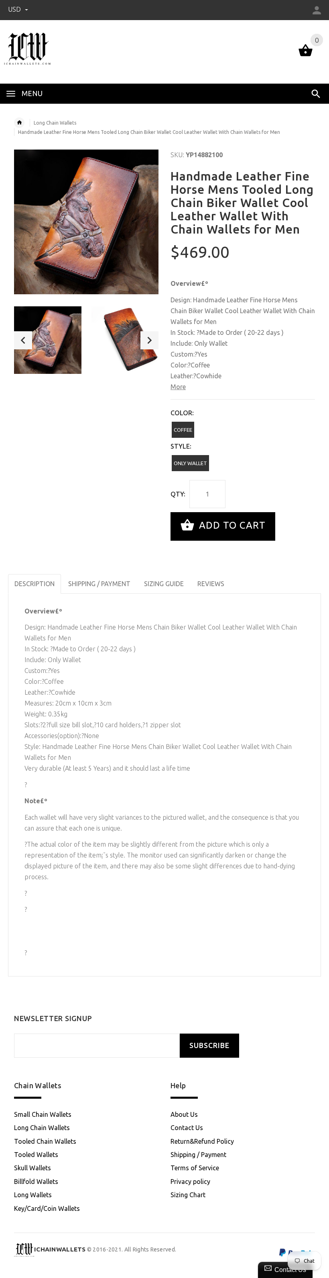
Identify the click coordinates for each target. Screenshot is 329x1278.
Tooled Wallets (36, 1154)
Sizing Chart (188, 1194)
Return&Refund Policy (202, 1141)
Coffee (183, 430)
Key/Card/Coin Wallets (47, 1208)
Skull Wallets (32, 1167)
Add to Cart (231, 525)
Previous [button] (23, 340)
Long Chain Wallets (55, 122)
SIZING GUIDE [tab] (164, 583)
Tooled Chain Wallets (45, 1141)
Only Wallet (190, 463)
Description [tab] (34, 583)
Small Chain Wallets (42, 1114)
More (178, 386)
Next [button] (149, 340)
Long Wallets (33, 1194)
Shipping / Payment (198, 1154)
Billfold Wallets (36, 1181)
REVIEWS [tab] (210, 583)
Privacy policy (190, 1181)
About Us (184, 1114)
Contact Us (187, 1127)
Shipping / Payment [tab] (99, 583)
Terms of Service (195, 1167)
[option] (47, 340)
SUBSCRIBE (209, 1045)
